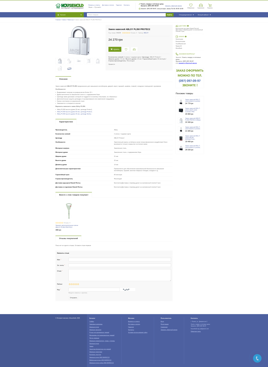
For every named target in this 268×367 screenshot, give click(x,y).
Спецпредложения (185, 15)
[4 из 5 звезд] (76, 284)
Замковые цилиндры (95, 324)
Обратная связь (196, 331)
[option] (190, 78)
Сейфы (91, 321)
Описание (63, 79)
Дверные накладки (95, 330)
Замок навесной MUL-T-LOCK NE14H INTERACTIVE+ (192, 137)
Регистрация (165, 324)
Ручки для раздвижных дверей (99, 332)
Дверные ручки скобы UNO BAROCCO (101, 363)
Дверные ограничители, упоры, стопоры (102, 341)
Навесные (70, 20)
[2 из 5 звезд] (72, 284)
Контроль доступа (95, 354)
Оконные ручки (94, 343)
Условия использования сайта (137, 332)
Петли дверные (94, 338)
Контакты (127, 5)
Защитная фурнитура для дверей (100, 349)
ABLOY (146, 33)
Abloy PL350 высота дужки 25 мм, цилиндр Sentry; (74, 114)
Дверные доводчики (95, 352)
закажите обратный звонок (188, 63)
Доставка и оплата (108, 5)
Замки (64, 20)
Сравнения (164, 327)
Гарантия (119, 5)
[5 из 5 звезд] (78, 284)
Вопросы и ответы (94, 5)
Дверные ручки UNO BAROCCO (99, 357)
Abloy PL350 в (74, 111)
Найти (169, 15)
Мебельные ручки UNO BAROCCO (100, 360)
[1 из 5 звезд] (70, 284)
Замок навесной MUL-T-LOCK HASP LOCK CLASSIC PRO (192, 110)
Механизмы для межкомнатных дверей (101, 335)
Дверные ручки (94, 327)
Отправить (73, 298)
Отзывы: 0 (134, 33)
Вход (162, 321)
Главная (58, 20)
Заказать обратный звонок (173, 6)
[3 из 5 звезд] (74, 284)
